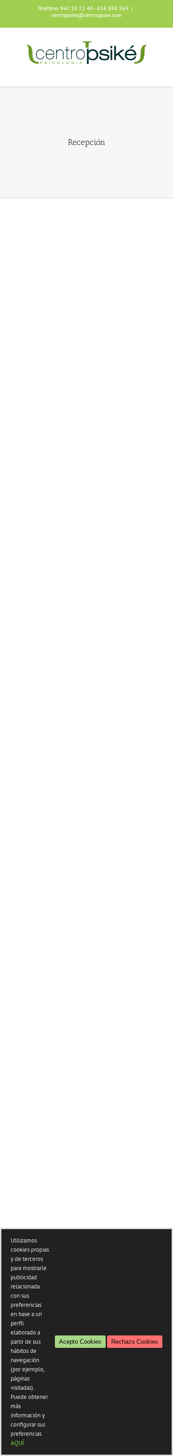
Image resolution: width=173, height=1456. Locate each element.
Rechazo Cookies (134, 1341)
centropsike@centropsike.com (86, 15)
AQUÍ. (18, 1443)
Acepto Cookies (80, 1341)
